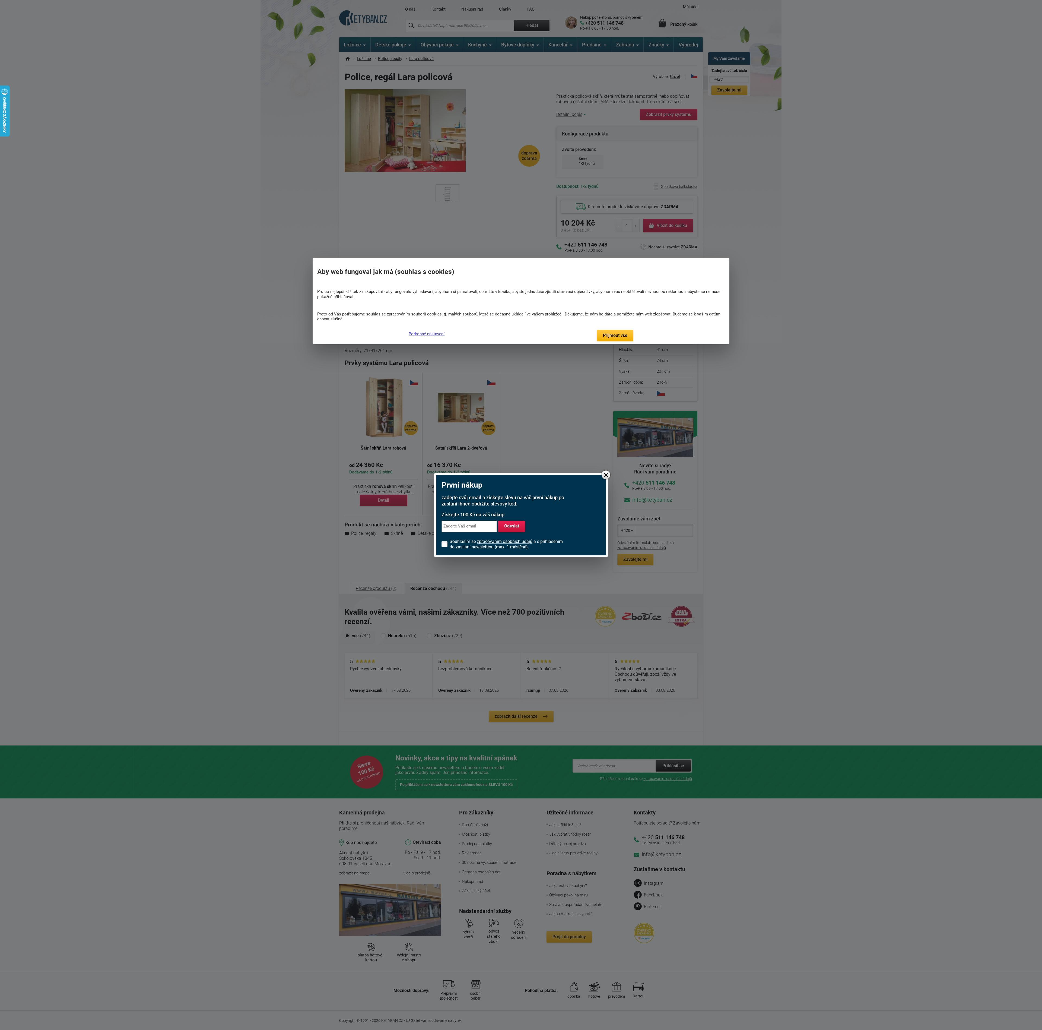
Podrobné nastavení (426, 333)
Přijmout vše (615, 335)
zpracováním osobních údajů (504, 541)
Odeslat (511, 526)
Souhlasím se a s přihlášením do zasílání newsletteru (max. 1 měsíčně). (506, 544)
